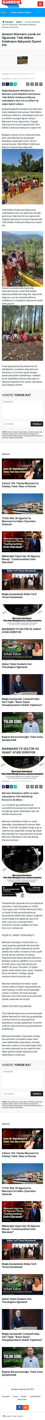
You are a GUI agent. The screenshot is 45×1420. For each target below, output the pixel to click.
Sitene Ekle (22, 1399)
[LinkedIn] (11, 84)
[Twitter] (7, 84)
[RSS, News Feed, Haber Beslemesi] (25, 1407)
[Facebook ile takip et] (19, 1407)
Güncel (19, 22)
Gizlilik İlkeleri (35, 1396)
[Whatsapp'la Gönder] (15, 84)
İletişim (24, 1396)
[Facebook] (3, 84)
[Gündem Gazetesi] (12, 4)
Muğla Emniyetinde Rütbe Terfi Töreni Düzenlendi (26, 12)
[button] (32, 84)
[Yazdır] (27, 84)
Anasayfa (9, 22)
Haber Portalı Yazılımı (14, 1416)
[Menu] (40, 4)
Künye (15, 1396)
